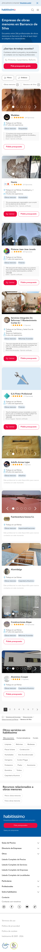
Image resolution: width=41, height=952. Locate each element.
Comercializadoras (23, 738)
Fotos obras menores (12, 801)
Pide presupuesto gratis (20, 66)
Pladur (20, 765)
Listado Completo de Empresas (15, 870)
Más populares (8, 738)
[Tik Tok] (35, 907)
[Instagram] (4, 907)
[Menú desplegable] (38, 10)
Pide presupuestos (20, 825)
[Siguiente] (35, 107)
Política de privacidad (11, 926)
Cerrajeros (8, 760)
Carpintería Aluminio (12, 775)
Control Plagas (22, 760)
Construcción (24, 749)
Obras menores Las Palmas (10, 719)
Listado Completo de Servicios (14, 865)
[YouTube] (27, 907)
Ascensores (31, 765)
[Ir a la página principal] (8, 10)
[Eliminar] (17, 84)
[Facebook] (12, 907)
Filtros (9, 77)
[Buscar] (32, 10)
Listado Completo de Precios (14, 860)
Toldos (19, 770)
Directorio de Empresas (13, 717)
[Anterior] (7, 107)
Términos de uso (8, 921)
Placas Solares (10, 749)
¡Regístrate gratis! (25, 3)
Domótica (8, 770)
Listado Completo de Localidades (16, 875)
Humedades (9, 755)
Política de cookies (9, 931)
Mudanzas (31, 744)
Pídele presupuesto (14, 147)
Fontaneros (9, 765)
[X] (19, 907)
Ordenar (24, 77)
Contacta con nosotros (11, 902)
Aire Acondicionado (25, 755)
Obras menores (27, 717)
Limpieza (8, 744)
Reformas (19, 744)
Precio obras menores (13, 795)
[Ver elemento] (13, 107)
